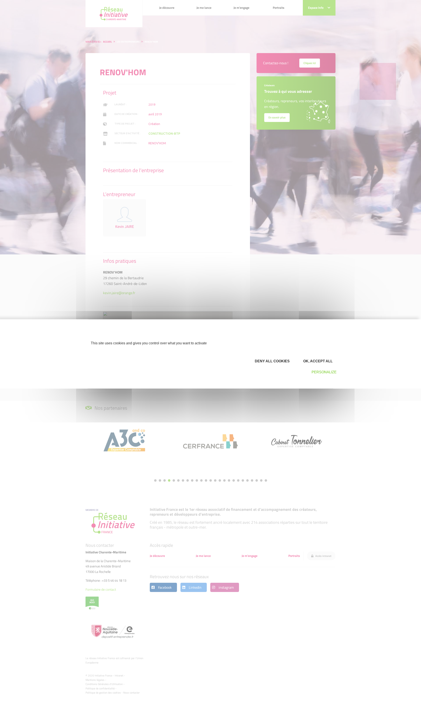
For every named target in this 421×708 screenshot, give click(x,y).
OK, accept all (317, 361)
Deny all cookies (272, 361)
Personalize (324, 372)
